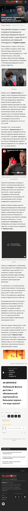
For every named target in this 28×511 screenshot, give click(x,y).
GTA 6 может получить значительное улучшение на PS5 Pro (11, 462)
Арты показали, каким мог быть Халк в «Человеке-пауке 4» (12, 453)
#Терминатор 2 (17, 412)
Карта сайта (4, 497)
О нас (3, 495)
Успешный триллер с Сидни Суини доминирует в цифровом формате (13, 457)
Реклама (4, 499)
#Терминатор (8, 412)
